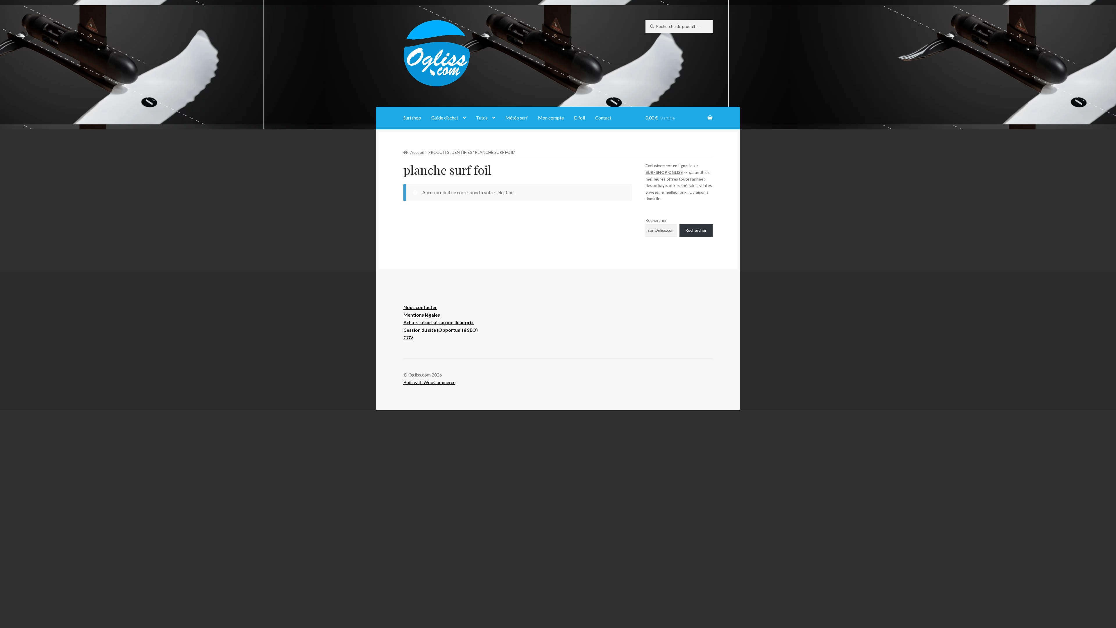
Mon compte (551, 117)
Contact (603, 117)
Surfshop (412, 117)
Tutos (482, 117)
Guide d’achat (444, 117)
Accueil (417, 152)
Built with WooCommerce (429, 382)
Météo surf (516, 117)
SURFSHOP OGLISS (664, 172)
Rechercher (656, 220)
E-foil (579, 117)
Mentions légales (421, 314)
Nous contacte (419, 307)
